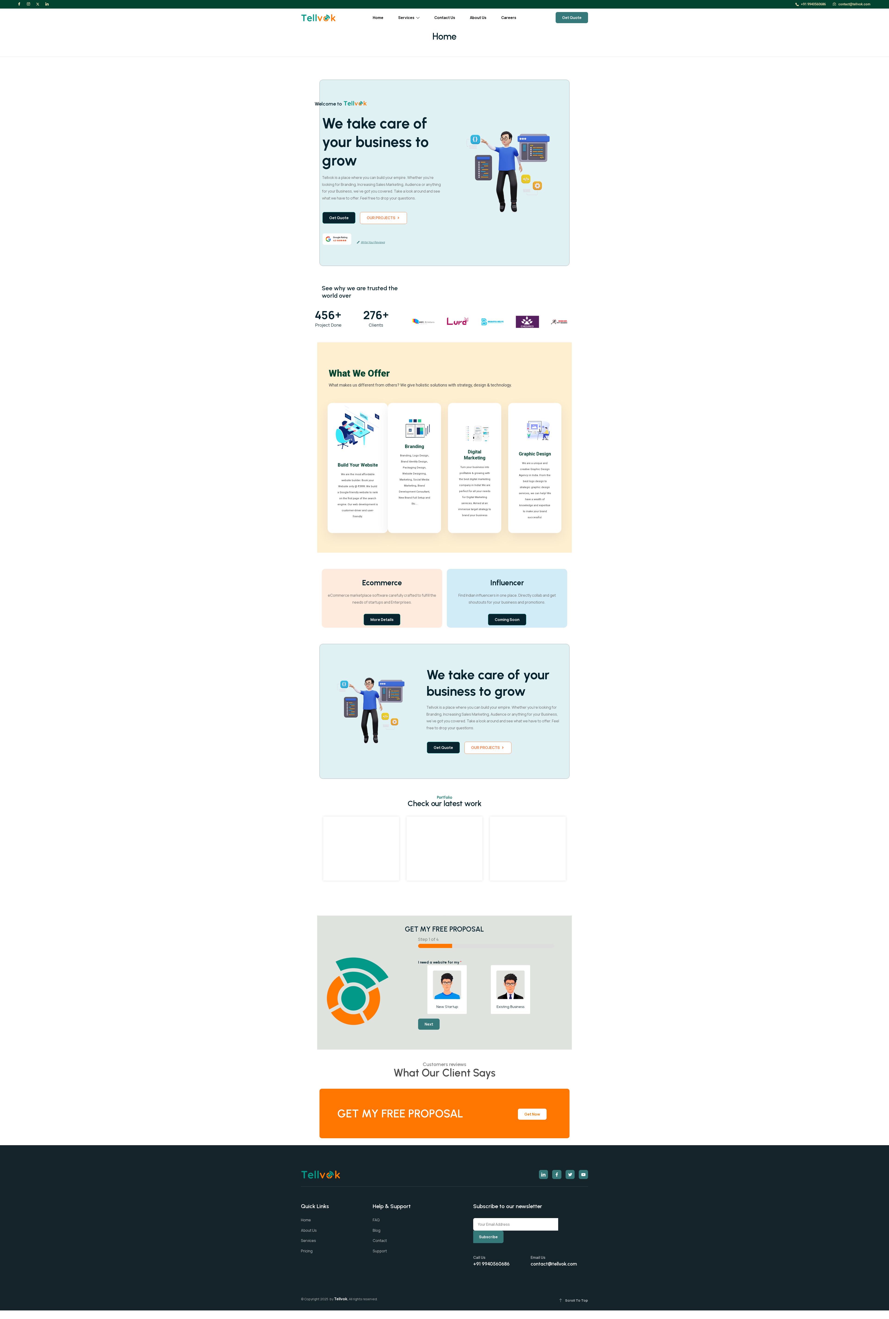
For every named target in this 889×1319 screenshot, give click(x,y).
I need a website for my (439, 962)
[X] (37, 3)
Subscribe (488, 1236)
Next (429, 1024)
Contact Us (444, 17)
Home (378, 17)
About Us (478, 17)
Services (406, 17)
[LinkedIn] (47, 3)
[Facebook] (19, 3)
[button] (383, 218)
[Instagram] (28, 3)
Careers (508, 17)
